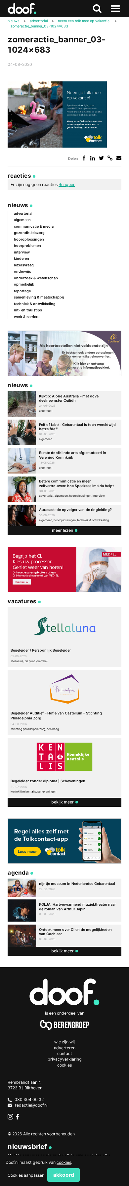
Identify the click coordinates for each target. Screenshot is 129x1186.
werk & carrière (26, 316)
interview (22, 252)
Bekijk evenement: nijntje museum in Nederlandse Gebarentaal (64, 887)
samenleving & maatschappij (39, 297)
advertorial (23, 213)
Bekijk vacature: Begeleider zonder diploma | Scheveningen (64, 768)
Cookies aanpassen (26, 1175)
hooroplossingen (29, 239)
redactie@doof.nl (31, 1105)
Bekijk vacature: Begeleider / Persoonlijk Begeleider (64, 637)
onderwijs (22, 271)
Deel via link (110, 158)
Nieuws (18, 205)
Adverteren (64, 1047)
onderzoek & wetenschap (36, 278)
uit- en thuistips (28, 310)
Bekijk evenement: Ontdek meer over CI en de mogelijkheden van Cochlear (64, 936)
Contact (64, 1053)
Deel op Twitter (101, 158)
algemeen (22, 219)
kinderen (21, 258)
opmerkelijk (24, 284)
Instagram (10, 1116)
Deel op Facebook (83, 158)
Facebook (19, 1116)
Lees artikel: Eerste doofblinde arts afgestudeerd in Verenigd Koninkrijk (64, 461)
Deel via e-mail (118, 158)
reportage (22, 291)
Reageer (67, 184)
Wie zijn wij (64, 1041)
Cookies (64, 1065)
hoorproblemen (27, 245)
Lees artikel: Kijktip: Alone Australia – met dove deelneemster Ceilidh (64, 404)
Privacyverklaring (65, 1059)
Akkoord (63, 1175)
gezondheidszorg (29, 232)
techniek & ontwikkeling (35, 303)
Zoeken (97, 9)
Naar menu (115, 9)
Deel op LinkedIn (92, 158)
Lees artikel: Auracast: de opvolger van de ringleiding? (64, 515)
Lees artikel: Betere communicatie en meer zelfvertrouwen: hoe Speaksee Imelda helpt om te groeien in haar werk (64, 489)
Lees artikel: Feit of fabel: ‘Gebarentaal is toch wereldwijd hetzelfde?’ (64, 432)
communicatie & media (34, 226)
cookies (64, 1162)
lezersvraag (24, 265)
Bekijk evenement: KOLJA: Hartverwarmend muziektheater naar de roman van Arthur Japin (64, 910)
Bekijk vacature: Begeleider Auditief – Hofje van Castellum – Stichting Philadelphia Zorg (64, 702)
